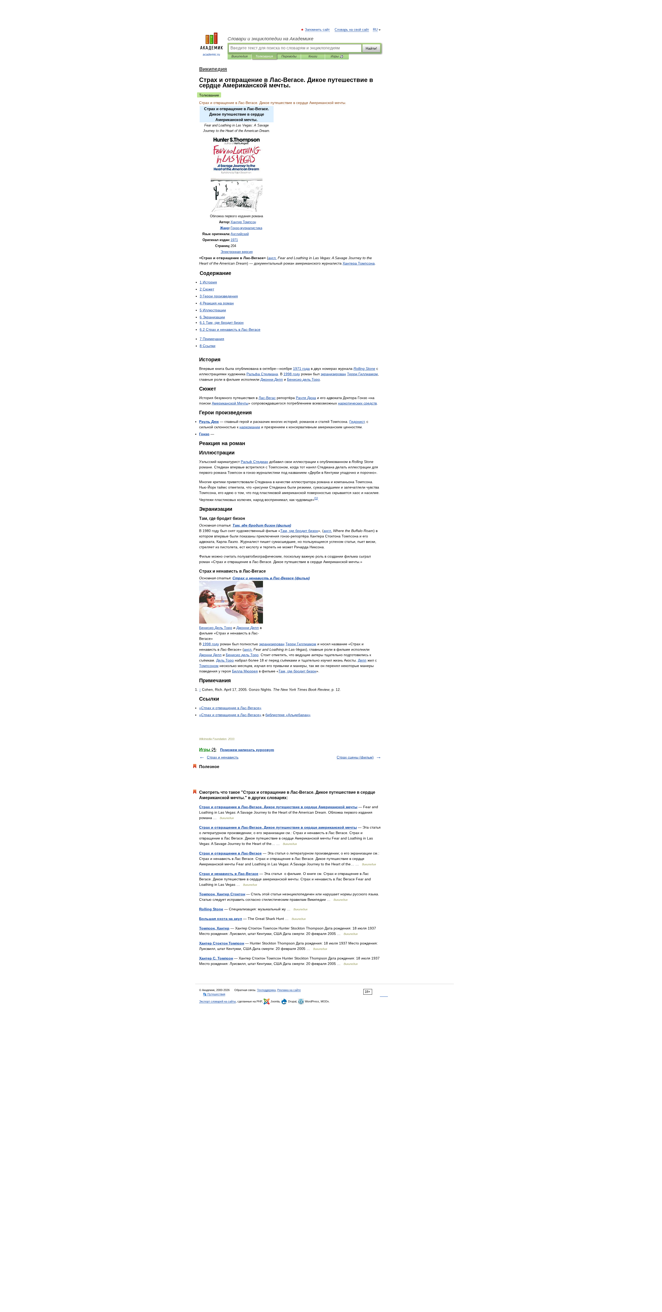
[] (316, 498)
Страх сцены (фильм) (355, 757)
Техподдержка (266, 990)
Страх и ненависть (222, 757)
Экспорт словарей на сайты (217, 1001)
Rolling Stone (211, 909)
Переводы (289, 56)
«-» (230, 708)
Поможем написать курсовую (247, 750)
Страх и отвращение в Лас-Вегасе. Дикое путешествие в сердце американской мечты (278, 827)
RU (375, 30)
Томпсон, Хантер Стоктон (222, 894)
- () (271, 578)
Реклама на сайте (289, 990)
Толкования (264, 56)
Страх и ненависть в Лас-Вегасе (228, 874)
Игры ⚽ (337, 56)
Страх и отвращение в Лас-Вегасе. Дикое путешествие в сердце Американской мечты (278, 807)
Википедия (239, 56)
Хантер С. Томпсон (216, 958)
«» (288, 715)
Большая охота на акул (220, 919)
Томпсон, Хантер (214, 928)
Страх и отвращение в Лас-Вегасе (230, 853)
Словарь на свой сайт (352, 30)
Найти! (371, 48)
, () (261, 525)
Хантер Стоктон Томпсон (221, 943)
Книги (313, 56)
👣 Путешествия (214, 994)
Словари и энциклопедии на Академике (270, 38)
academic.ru (211, 54)
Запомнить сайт (317, 30)
